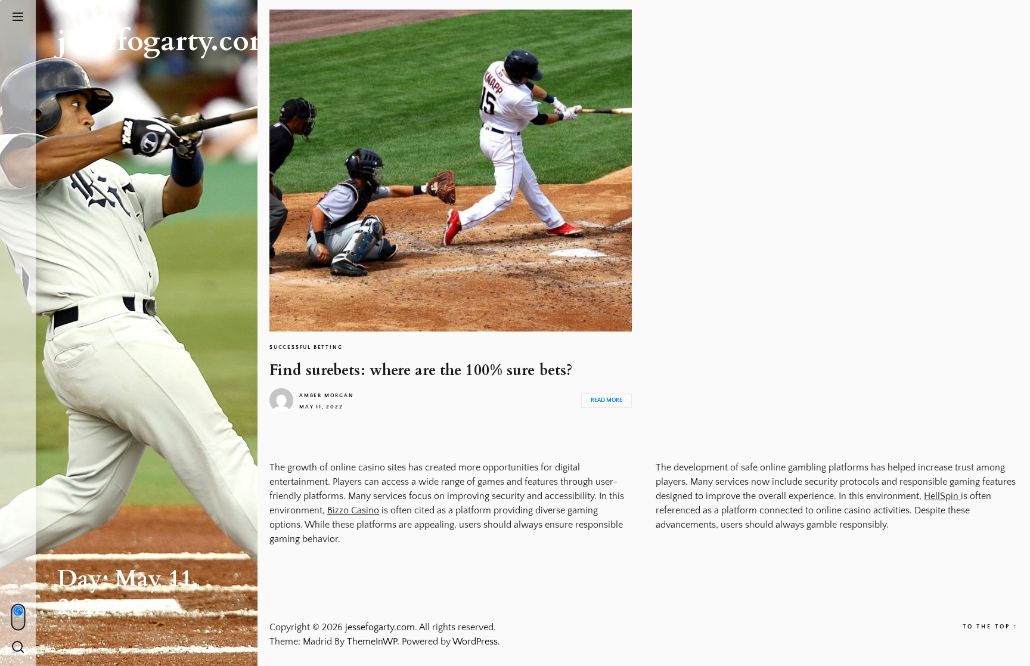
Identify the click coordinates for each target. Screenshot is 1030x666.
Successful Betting (305, 347)
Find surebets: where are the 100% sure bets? (421, 370)
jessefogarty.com (166, 40)
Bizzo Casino (353, 510)
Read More (606, 400)
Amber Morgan (326, 395)
